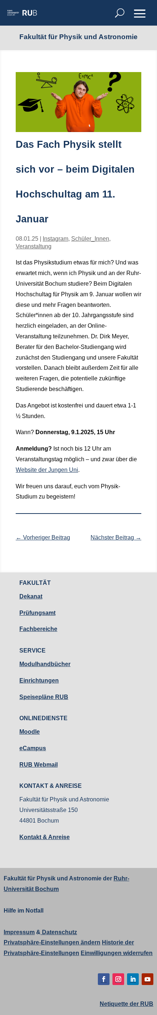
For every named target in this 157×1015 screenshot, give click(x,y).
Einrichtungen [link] (39, 680)
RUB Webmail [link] (38, 765)
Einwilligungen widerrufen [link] (117, 953)
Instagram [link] (55, 239)
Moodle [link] (29, 732)
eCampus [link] (32, 748)
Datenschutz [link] (59, 932)
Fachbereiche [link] (38, 629)
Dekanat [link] (30, 596)
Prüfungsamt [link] (37, 613)
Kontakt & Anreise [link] (44, 837)
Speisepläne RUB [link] (43, 697)
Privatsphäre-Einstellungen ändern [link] (52, 942)
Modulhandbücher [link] (44, 664)
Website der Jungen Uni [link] (47, 470)
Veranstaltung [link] (33, 246)
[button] (140, 13)
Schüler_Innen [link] (90, 239)
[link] (22, 13)
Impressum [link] (19, 932)
